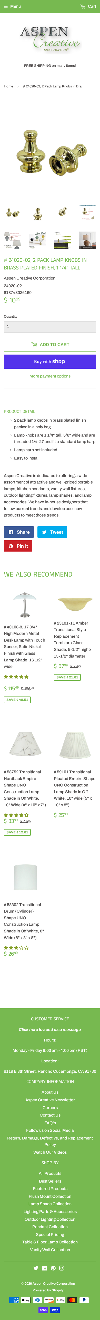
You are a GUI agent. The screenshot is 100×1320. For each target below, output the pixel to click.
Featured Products (50, 1188)
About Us (50, 1092)
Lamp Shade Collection (50, 1204)
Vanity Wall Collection (50, 1250)
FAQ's (50, 1123)
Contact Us (50, 1115)
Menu (15, 6)
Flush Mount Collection (50, 1196)
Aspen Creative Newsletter (50, 1100)
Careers (50, 1107)
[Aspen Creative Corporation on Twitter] (35, 1269)
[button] (16, 677)
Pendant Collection (50, 1227)
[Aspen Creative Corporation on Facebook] (44, 1269)
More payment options (50, 376)
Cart (91, 6)
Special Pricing (50, 1234)
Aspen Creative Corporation (54, 1283)
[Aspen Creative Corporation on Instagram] (61, 1269)
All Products (50, 1173)
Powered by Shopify (48, 1290)
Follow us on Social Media (50, 1130)
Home (8, 86)
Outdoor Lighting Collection (50, 1219)
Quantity (10, 316)
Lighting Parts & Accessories (50, 1211)
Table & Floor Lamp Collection (50, 1242)
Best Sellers (50, 1181)
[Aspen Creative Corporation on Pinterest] (53, 1269)
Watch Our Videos (50, 1152)
